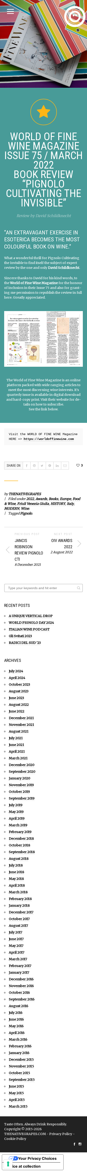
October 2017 (19, 919)
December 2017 (21, 912)
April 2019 (17, 818)
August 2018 (19, 859)
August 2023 (19, 691)
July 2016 (16, 1013)
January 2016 (19, 1053)
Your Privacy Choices (37, 1158)
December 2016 (21, 979)
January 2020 (19, 778)
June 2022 (16, 711)
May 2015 (16, 1093)
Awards (41, 499)
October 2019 (19, 792)
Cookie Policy (15, 1139)
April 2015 (17, 1100)
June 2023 (16, 698)
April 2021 (17, 751)
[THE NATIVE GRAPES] (75, 16)
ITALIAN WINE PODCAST (29, 629)
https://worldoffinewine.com (49, 439)
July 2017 (15, 932)
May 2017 (16, 946)
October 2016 (19, 992)
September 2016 (22, 999)
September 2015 (22, 1080)
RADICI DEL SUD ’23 (25, 643)
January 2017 (19, 972)
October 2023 (19, 684)
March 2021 (18, 758)
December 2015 (21, 1059)
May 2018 (16, 879)
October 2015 (19, 1073)
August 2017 (18, 926)
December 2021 (21, 718)
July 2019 (16, 805)
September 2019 (22, 798)
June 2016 (16, 1019)
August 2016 (18, 1006)
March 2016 (18, 1039)
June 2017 (16, 939)
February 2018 (20, 899)
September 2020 (22, 771)
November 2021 (21, 725)
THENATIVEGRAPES (25, 494)
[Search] (78, 587)
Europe (65, 499)
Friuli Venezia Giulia (33, 504)
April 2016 (17, 1033)
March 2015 (18, 1106)
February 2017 (20, 966)
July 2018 (16, 865)
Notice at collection (23, 1166)
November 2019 (21, 785)
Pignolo (26, 513)
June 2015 (16, 1086)
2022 (30, 499)
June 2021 (16, 745)
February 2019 (20, 832)
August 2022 (19, 705)
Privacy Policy (60, 1134)
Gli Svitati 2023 (20, 636)
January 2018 (19, 905)
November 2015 (21, 1066)
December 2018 (21, 838)
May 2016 (16, 1026)
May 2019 (16, 812)
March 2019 (18, 825)
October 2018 (19, 845)
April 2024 (17, 678)
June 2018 (16, 872)
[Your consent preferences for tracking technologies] (8, 1164)
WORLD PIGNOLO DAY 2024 (31, 623)
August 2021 (19, 731)
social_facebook (74, 1144)
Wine (25, 508)
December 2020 (21, 765)
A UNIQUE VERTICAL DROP (31, 616)
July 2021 (16, 738)
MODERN (11, 508)
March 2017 (18, 959)
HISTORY (58, 504)
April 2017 (16, 952)
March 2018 (18, 892)
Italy (70, 504)
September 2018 (22, 852)
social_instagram (80, 1144)
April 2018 (17, 885)
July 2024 (16, 671)
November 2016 (21, 986)
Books (53, 499)
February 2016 (20, 1046)
